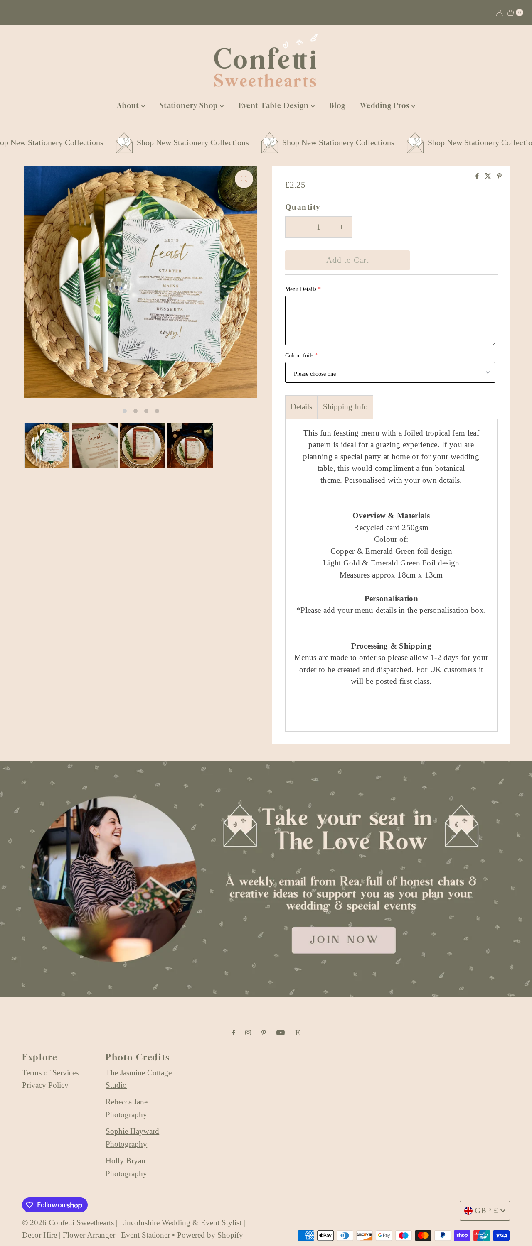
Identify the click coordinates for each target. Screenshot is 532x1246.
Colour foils (299, 356)
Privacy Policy (45, 1085)
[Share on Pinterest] (499, 176)
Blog (337, 105)
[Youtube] (280, 1032)
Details (301, 406)
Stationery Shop (190, 105)
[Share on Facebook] (477, 176)
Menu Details (300, 289)
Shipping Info (345, 406)
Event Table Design (275, 105)
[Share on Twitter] (489, 176)
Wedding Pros (385, 105)
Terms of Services (50, 1072)
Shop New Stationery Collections (161, 142)
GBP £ (486, 1210)
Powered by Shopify (210, 1235)
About (129, 105)
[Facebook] (233, 1032)
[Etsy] (297, 1032)
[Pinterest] (263, 1032)
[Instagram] (248, 1032)
